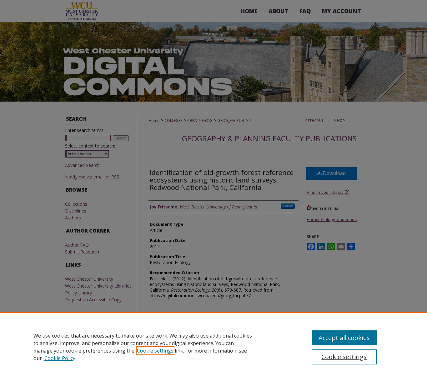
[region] (213, 346)
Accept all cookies (344, 337)
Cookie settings (155, 350)
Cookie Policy (59, 358)
